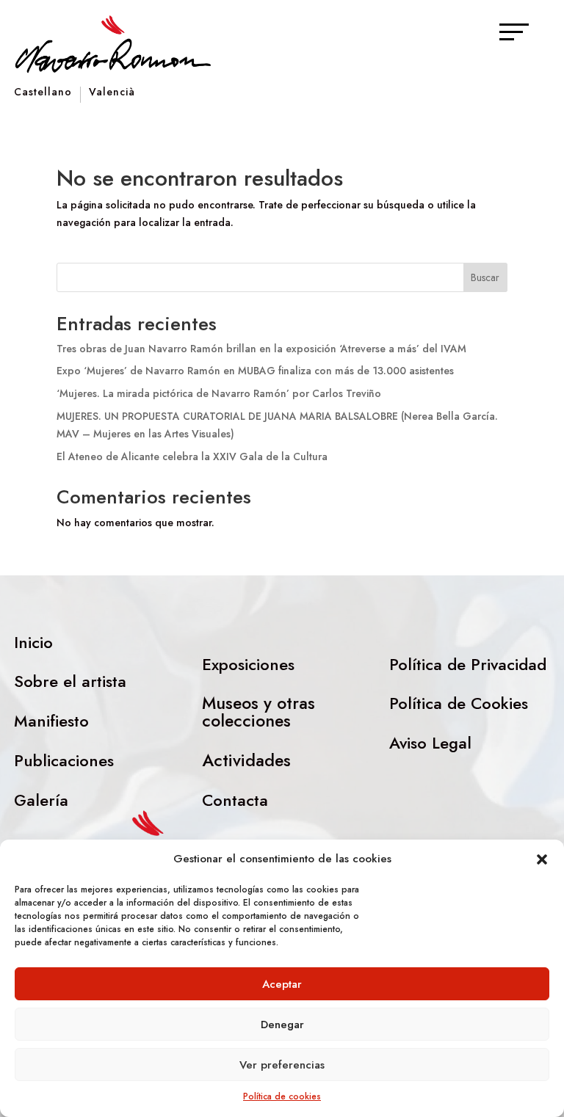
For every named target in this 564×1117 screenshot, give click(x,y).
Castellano (43, 93)
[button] (542, 859)
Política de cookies (282, 1096)
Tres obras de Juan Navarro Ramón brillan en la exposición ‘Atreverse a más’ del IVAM (261, 348)
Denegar (282, 1024)
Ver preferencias (282, 1065)
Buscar (485, 277)
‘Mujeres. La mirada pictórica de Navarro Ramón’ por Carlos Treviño (219, 393)
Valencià (112, 93)
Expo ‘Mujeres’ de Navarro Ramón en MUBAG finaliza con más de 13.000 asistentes (255, 370)
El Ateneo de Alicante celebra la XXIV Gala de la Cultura (192, 456)
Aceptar (282, 984)
